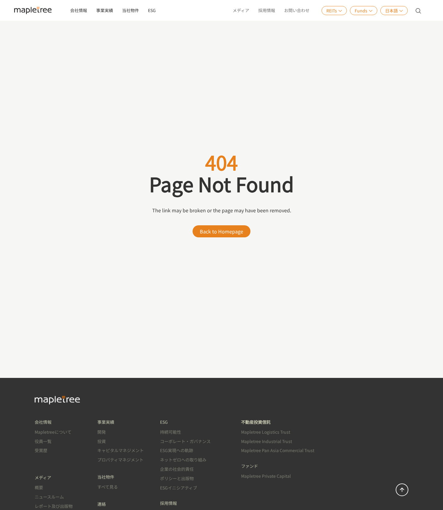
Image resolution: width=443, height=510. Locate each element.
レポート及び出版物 (54, 506)
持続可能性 (170, 432)
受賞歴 (41, 450)
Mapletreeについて (53, 432)
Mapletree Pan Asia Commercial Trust (277, 450)
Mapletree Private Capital (266, 476)
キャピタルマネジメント (120, 450)
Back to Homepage (221, 231)
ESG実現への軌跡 (176, 450)
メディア (241, 10)
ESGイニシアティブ (178, 488)
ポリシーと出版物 (177, 478)
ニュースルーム (49, 497)
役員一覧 (43, 441)
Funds (361, 11)
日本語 (391, 11)
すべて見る (107, 487)
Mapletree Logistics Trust (265, 432)
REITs (331, 11)
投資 (101, 441)
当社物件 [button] (130, 10)
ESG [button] (152, 10)
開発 (101, 432)
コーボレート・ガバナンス (185, 441)
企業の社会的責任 (177, 469)
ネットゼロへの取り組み (183, 460)
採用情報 (266, 10)
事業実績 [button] (104, 10)
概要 (39, 487)
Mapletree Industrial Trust (266, 441)
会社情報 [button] (78, 10)
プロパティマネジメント (120, 460)
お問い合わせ (296, 10)
